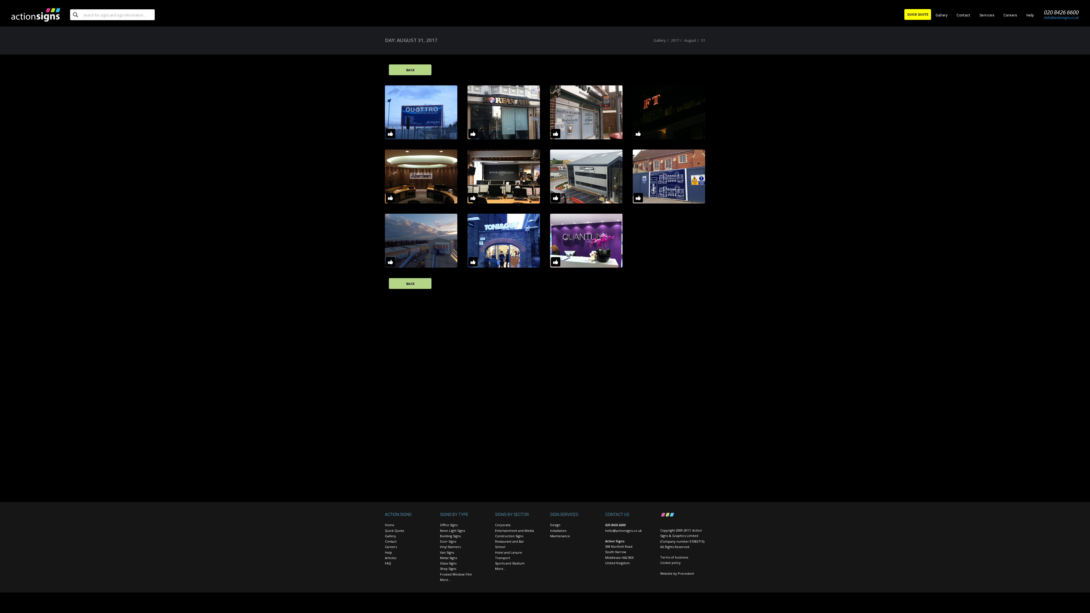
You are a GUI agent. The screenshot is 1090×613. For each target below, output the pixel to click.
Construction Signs (509, 536)
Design (555, 525)
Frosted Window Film (456, 574)
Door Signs (448, 541)
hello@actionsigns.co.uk (623, 530)
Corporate (503, 525)
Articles (390, 558)
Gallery (942, 15)
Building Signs (450, 536)
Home (389, 525)
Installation (558, 530)
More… (445, 580)
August (690, 40)
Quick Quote (394, 530)
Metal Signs (448, 558)
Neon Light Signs (452, 530)
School (500, 547)
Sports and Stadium (510, 563)
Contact (963, 15)
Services (987, 15)
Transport (502, 558)
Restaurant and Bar (509, 541)
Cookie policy (670, 562)
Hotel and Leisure (508, 552)
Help (1030, 15)
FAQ (388, 563)
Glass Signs (448, 563)
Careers (1010, 15)
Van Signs (447, 552)
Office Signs (449, 525)
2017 (675, 40)
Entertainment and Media (514, 530)
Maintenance (560, 536)
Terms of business (674, 557)
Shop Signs (448, 568)
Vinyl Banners (450, 547)
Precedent (686, 573)
